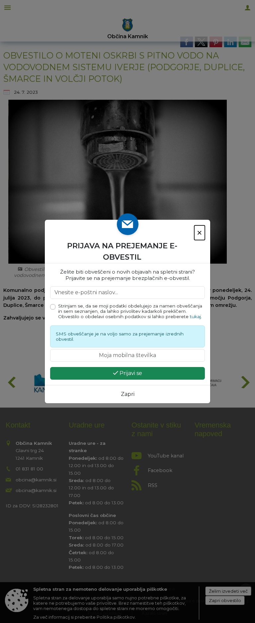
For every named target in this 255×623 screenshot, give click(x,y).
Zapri (127, 394)
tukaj (195, 316)
